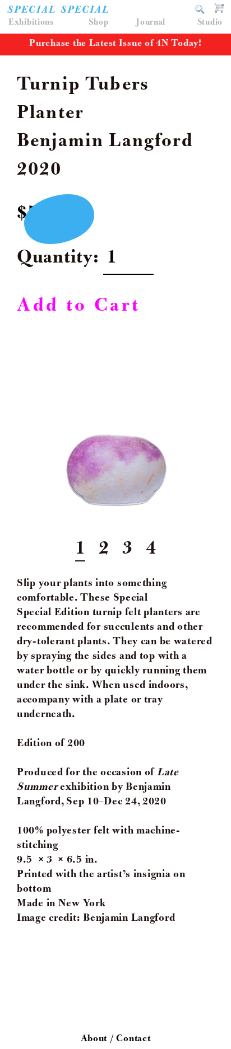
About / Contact (116, 1039)
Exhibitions (31, 22)
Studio (210, 22)
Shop (98, 22)
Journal (150, 22)
